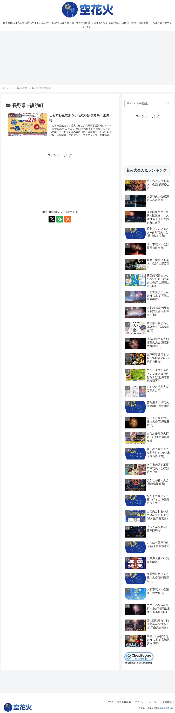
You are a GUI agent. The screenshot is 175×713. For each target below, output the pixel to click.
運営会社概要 (124, 702)
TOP (110, 702)
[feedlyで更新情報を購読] (59, 219)
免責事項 (167, 702)
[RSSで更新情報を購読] (67, 219)
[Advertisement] (87, 58)
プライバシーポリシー (147, 702)
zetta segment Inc (163, 707)
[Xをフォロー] (52, 219)
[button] (168, 103)
